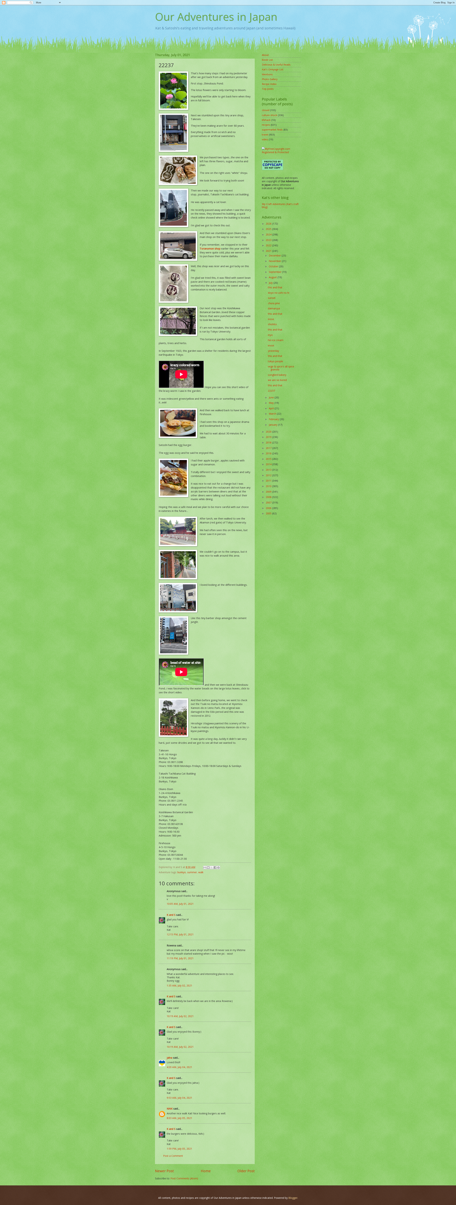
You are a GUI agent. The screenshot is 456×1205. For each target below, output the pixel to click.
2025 (269, 229)
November (275, 261)
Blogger (292, 1197)
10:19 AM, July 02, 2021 (180, 1016)
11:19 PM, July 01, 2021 (180, 958)
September (275, 272)
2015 (269, 459)
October (274, 266)
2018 (269, 442)
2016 (269, 453)
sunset (272, 298)
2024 (269, 234)
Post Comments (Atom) (184, 1178)
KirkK (170, 1108)
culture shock (269, 115)
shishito (272, 324)
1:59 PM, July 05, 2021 (179, 1148)
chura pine (274, 303)
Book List (267, 59)
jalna (169, 1057)
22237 (271, 390)
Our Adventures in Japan (216, 16)
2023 (269, 240)
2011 (269, 480)
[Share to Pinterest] (218, 867)
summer (192, 872)
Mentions (267, 74)
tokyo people (275, 361)
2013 (269, 469)
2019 (269, 437)
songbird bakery (277, 374)
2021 (269, 251)
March (273, 413)
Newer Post (164, 1170)
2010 (269, 486)
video (265, 139)
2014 (269, 464)
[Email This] (205, 867)
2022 (269, 245)
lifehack (266, 120)
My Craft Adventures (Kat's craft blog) (280, 205)
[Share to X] (211, 867)
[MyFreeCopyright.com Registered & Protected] (281, 152)
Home (206, 1170)
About (265, 55)
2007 (269, 502)
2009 (269, 491)
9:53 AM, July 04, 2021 (179, 1097)
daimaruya (274, 308)
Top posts (268, 88)
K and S (171, 914)
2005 (269, 513)
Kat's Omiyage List (272, 69)
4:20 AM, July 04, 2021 (179, 1067)
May (271, 402)
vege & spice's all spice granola (281, 368)
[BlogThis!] (208, 867)
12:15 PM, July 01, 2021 (180, 934)
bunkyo (181, 872)
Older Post (246, 1170)
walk (200, 872)
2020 (269, 431)
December (275, 255)
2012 (269, 475)
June (271, 397)
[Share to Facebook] (215, 867)
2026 (269, 223)
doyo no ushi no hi (278, 292)
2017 (269, 448)
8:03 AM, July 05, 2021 (179, 1118)
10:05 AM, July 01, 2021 (180, 903)
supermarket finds (272, 129)
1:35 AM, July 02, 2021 (179, 985)
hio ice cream (275, 340)
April (271, 408)
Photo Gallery (270, 79)
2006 (269, 508)
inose (271, 319)
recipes (266, 124)
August (273, 277)
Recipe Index (269, 84)
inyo (270, 335)
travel (265, 134)
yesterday (273, 350)
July (271, 282)
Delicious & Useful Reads (276, 64)
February (274, 419)
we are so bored (277, 380)
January (273, 424)
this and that (275, 287)
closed (265, 110)
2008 (269, 497)
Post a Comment (173, 1155)
